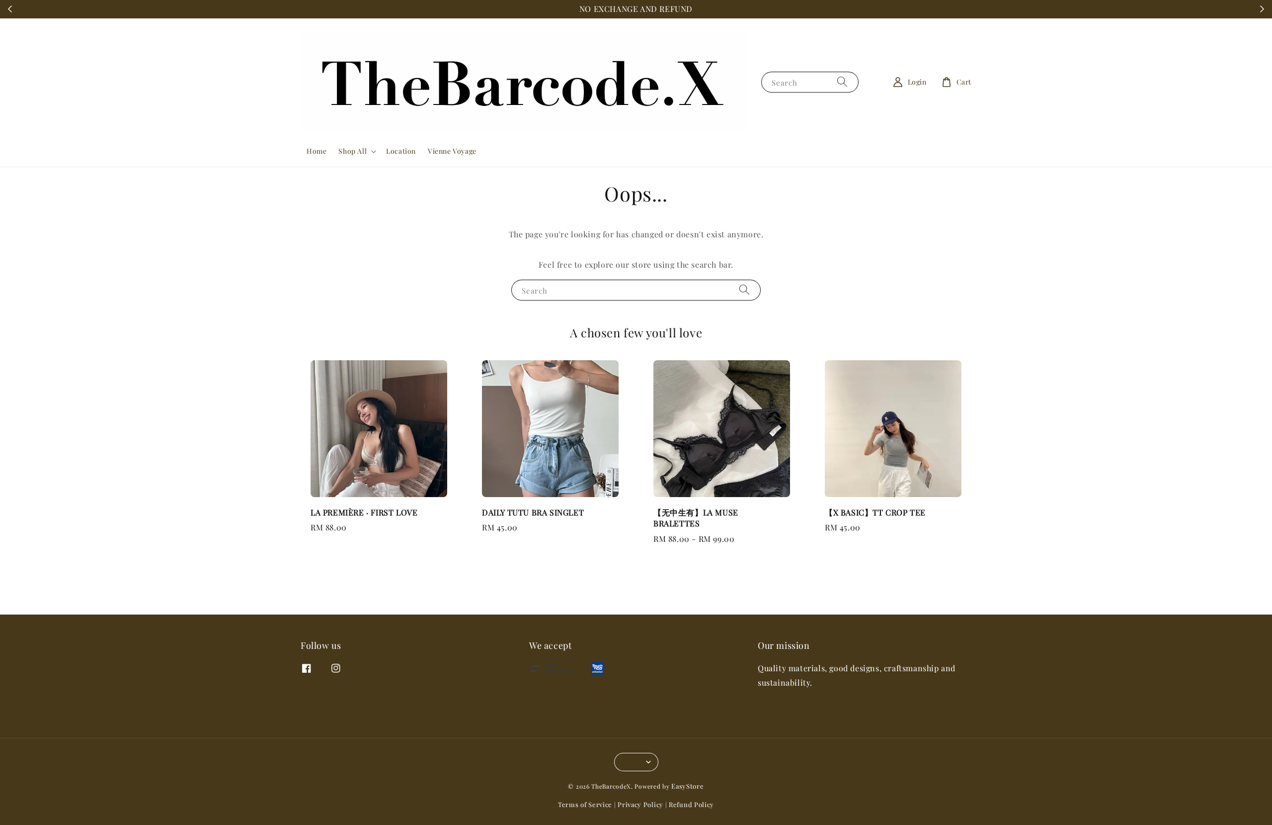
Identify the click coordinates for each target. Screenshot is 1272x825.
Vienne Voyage (452, 151)
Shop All (352, 151)
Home (316, 151)
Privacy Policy (640, 804)
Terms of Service (585, 804)
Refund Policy (691, 804)
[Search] (842, 82)
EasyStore (687, 786)
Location (401, 151)
